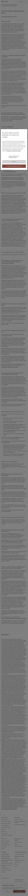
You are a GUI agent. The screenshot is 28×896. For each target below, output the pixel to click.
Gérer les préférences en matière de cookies (14, 156)
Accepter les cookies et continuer (14, 166)
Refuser (14, 161)
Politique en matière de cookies (13, 151)
